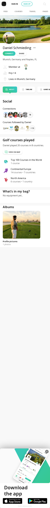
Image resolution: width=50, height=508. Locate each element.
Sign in (14, 4)
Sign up (26, 4)
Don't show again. (25, 506)
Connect (9, 53)
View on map (14, 152)
